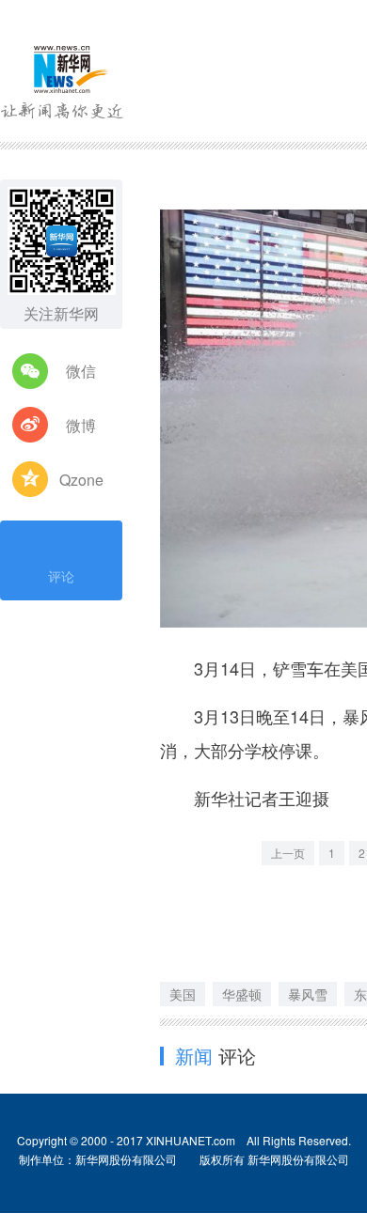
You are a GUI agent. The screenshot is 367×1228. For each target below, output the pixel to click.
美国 (182, 994)
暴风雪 (307, 994)
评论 (61, 576)
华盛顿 (242, 994)
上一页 (288, 853)
